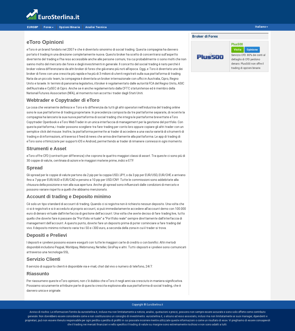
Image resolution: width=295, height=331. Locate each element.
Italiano (260, 26)
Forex (47, 27)
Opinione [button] (252, 49)
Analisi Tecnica (96, 27)
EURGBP (32, 27)
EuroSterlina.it (155, 304)
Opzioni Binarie (69, 27)
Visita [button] (237, 49)
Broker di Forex (205, 36)
